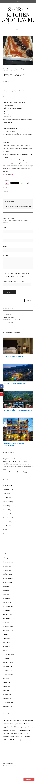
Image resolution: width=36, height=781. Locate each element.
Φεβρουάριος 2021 (8, 606)
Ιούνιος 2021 (6, 590)
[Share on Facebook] (1, 386)
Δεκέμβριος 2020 (8, 614)
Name (4, 228)
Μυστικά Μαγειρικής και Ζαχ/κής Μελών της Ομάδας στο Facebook (18, 730)
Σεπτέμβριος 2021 (8, 578)
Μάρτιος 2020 (7, 650)
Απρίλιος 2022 (7, 554)
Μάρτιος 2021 (7, 602)
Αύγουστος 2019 (7, 678)
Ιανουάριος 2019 (7, 706)
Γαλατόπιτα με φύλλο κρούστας (19, 459)
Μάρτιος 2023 (7, 514)
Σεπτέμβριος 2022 (8, 534)
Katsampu (14, 765)
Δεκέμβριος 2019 (8, 662)
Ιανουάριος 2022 (7, 566)
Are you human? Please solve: (12, 281)
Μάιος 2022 (6, 550)
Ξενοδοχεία (6, 736)
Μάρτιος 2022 (7, 558)
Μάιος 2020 (6, 642)
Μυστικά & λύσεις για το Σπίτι (13, 724)
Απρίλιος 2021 (7, 598)
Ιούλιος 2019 (6, 682)
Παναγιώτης (6, 461)
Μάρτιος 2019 (7, 698)
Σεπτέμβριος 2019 (8, 674)
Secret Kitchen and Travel (18, 14)
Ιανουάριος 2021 (7, 610)
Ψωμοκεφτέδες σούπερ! (8, 317)
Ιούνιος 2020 (6, 638)
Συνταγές (27, 736)
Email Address (7, 237)
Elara (4, 763)
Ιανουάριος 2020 (7, 658)
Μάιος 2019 (6, 690)
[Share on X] (1, 390)
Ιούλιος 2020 (6, 634)
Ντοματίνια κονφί (7, 325)
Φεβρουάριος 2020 (8, 654)
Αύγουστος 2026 (7, 485)
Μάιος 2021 (6, 594)
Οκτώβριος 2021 (7, 574)
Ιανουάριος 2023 (7, 522)
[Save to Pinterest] (1, 394)
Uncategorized (7, 720)
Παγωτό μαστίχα (10, 201)
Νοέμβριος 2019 (7, 666)
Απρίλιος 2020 (7, 646)
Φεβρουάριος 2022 (8, 562)
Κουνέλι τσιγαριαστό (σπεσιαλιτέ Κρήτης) (17, 472)
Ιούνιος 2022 (6, 546)
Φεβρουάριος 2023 (8, 518)
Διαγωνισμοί (17, 720)
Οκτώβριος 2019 (7, 670)
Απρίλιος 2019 (7, 694)
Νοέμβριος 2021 (7, 570)
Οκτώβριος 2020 (7, 622)
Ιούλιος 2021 (6, 586)
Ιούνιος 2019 (6, 686)
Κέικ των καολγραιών (8, 322)
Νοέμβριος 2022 (7, 526)
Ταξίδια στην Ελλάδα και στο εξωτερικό (14, 740)
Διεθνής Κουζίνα (28, 720)
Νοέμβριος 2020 (7, 618)
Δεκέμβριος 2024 (8, 490)
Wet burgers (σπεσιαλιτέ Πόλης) (11, 320)
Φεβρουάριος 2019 (8, 702)
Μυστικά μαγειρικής (20, 727)
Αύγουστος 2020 (8, 630)
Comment (5, 255)
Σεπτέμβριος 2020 (8, 626)
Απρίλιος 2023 (7, 510)
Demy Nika (7, 82)
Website (5, 246)
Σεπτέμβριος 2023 (8, 502)
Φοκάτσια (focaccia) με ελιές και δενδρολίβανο (18, 206)
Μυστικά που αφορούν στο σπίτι (20, 733)
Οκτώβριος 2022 (7, 530)
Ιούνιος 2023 (6, 506)
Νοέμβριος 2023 (7, 498)
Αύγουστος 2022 (7, 538)
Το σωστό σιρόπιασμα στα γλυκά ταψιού (21, 464)
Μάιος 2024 (6, 494)
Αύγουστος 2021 (7, 582)
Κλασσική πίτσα (7, 314)
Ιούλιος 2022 (6, 542)
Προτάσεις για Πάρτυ (17, 736)
